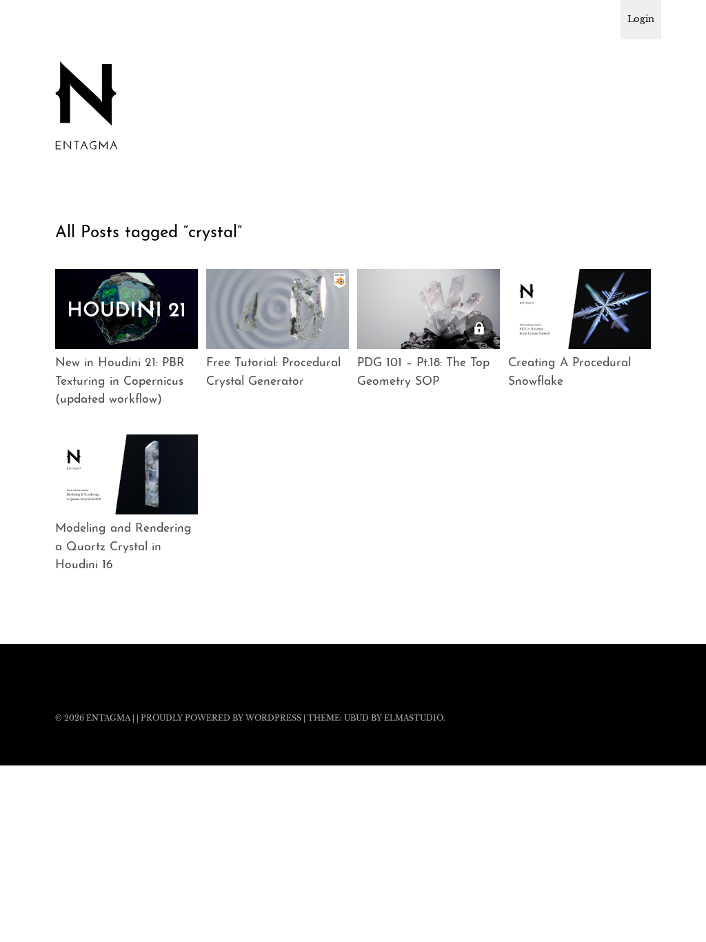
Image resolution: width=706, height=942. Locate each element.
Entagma (108, 718)
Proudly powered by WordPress (221, 718)
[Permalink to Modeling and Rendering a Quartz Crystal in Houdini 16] (126, 474)
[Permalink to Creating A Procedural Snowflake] (579, 309)
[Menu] (72, 20)
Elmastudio (413, 718)
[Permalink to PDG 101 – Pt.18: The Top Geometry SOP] (428, 309)
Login (640, 19)
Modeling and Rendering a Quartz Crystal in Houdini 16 (123, 547)
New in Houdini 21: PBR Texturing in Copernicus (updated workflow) (120, 381)
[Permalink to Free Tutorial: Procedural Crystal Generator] (277, 309)
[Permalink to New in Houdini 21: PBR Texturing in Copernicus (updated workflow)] (126, 309)
